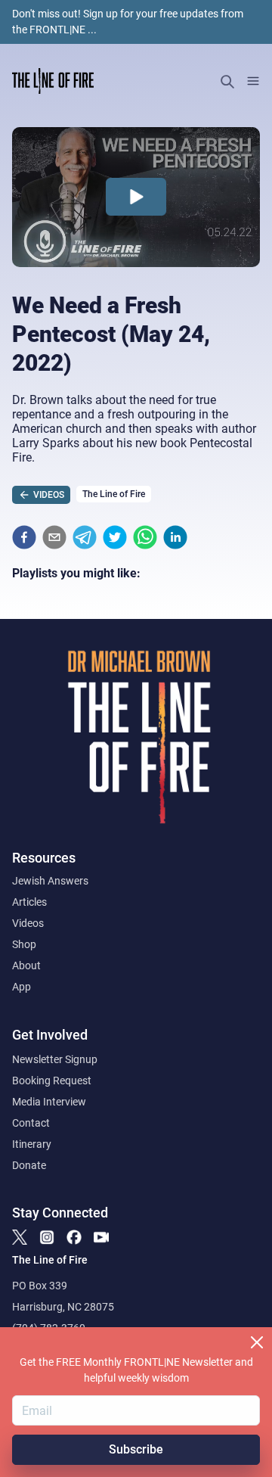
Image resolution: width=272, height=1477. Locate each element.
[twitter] (115, 537)
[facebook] (24, 537)
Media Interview (49, 1102)
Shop (24, 944)
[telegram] (85, 537)
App (21, 987)
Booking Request (51, 1080)
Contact (31, 1123)
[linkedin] (175, 537)
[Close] (257, 1342)
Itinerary (31, 1144)
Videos (28, 923)
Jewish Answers (50, 881)
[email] (54, 537)
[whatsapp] (145, 537)
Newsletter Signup (54, 1059)
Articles (29, 902)
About (26, 965)
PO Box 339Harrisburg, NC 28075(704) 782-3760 (63, 1307)
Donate (29, 1165)
